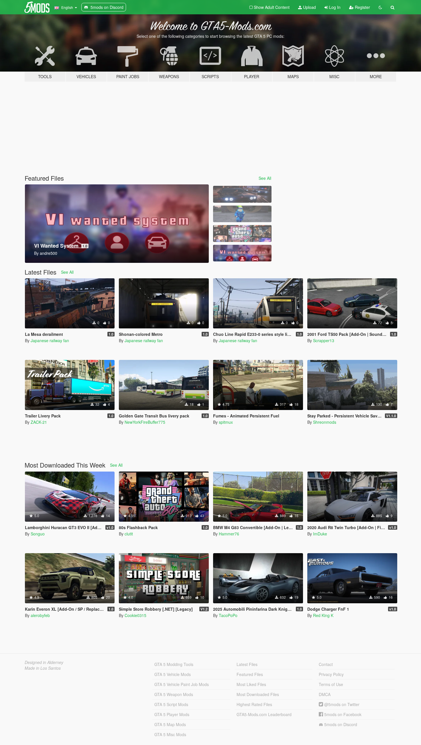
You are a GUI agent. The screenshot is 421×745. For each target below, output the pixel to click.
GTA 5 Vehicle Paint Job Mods (181, 684)
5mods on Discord (340, 724)
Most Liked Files (251, 684)
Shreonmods (324, 422)
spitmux (226, 422)
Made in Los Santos (43, 668)
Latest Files (247, 664)
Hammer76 (229, 534)
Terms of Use (331, 684)
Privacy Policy (331, 674)
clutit (129, 534)
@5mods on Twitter (341, 704)
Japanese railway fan (50, 340)
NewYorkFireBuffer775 (145, 422)
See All (265, 178)
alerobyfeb (40, 615)
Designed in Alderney (44, 662)
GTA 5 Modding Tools (173, 664)
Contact (326, 664)
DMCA (324, 694)
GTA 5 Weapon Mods (173, 694)
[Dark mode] (380, 7)
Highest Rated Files (254, 704)
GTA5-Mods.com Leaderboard (264, 714)
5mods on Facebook (342, 714)
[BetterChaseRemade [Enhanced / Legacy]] (242, 194)
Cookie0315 (135, 615)
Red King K (323, 615)
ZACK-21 (39, 422)
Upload (309, 7)
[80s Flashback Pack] (242, 233)
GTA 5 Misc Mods (170, 734)
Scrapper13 (323, 340)
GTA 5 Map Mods (170, 724)
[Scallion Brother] (242, 214)
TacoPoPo (228, 615)
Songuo (38, 534)
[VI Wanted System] (242, 253)
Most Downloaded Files (258, 694)
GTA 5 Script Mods (171, 704)
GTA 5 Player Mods (171, 714)
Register (362, 7)
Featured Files (250, 674)
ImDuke (320, 534)
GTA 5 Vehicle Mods (172, 674)
